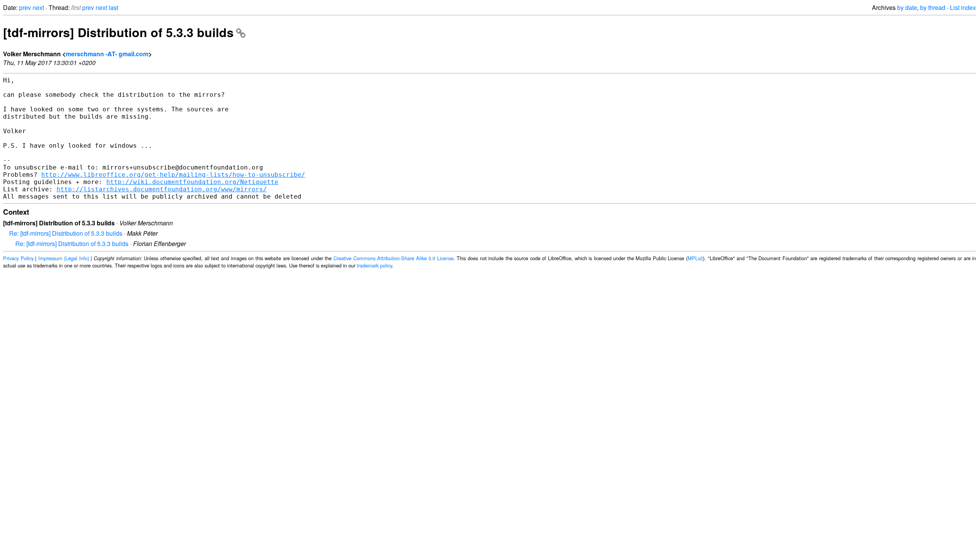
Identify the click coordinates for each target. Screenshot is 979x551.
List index (963, 7)
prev (25, 7)
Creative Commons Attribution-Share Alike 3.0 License (393, 258)
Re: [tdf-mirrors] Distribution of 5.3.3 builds (65, 233)
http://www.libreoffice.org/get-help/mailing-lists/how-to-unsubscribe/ (173, 174)
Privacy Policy (18, 258)
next (38, 7)
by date (907, 7)
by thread (932, 7)
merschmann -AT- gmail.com (107, 53)
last (113, 7)
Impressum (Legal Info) (63, 258)
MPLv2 (695, 258)
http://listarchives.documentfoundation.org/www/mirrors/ (162, 189)
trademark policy (374, 265)
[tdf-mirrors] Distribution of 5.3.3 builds (118, 32)
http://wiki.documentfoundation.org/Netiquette (192, 182)
